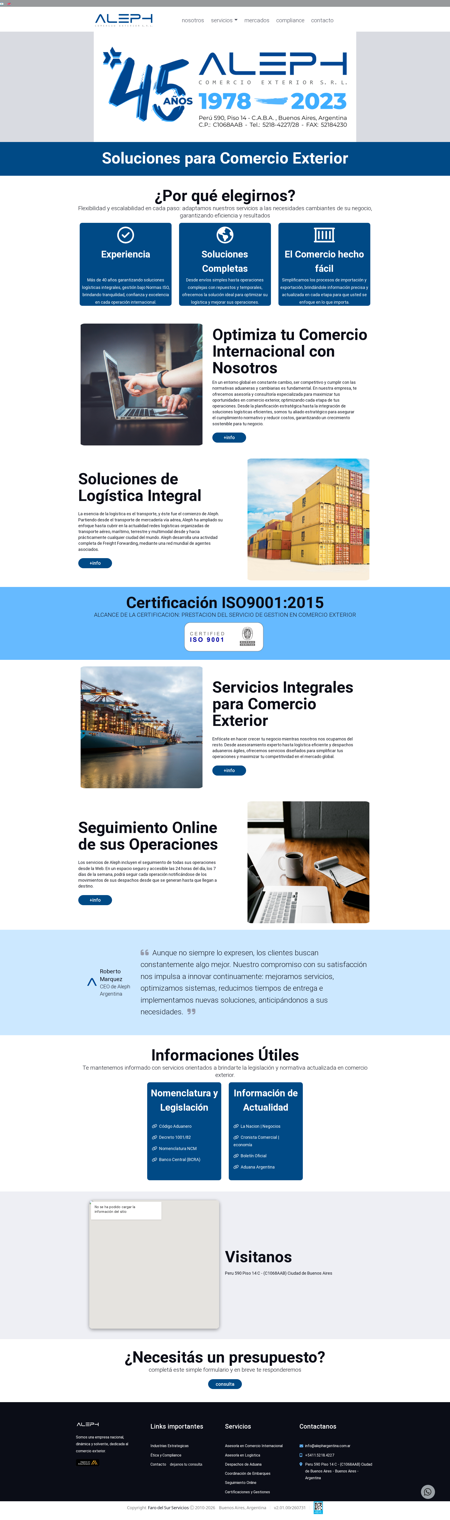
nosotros (193, 20)
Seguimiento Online (240, 1482)
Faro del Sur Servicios (168, 1507)
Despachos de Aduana (243, 1464)
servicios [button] (222, 20)
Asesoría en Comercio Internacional (254, 1446)
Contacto (176, 1464)
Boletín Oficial (253, 1155)
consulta (225, 1384)
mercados (257, 20)
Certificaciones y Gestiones (247, 1492)
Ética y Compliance (165, 1455)
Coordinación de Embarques (247, 1473)
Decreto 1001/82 (175, 1137)
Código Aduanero (175, 1126)
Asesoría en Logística (242, 1455)
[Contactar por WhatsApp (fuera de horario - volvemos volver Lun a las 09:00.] (428, 1492)
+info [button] (95, 900)
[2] (233, 135)
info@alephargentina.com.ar (327, 1446)
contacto (322, 20)
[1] (225, 135)
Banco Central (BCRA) (179, 1159)
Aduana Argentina (258, 1167)
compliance (290, 20)
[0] (216, 135)
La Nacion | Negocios (261, 1126)
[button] (2, 3)
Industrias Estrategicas (169, 1446)
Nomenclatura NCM (178, 1148)
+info (229, 437)
